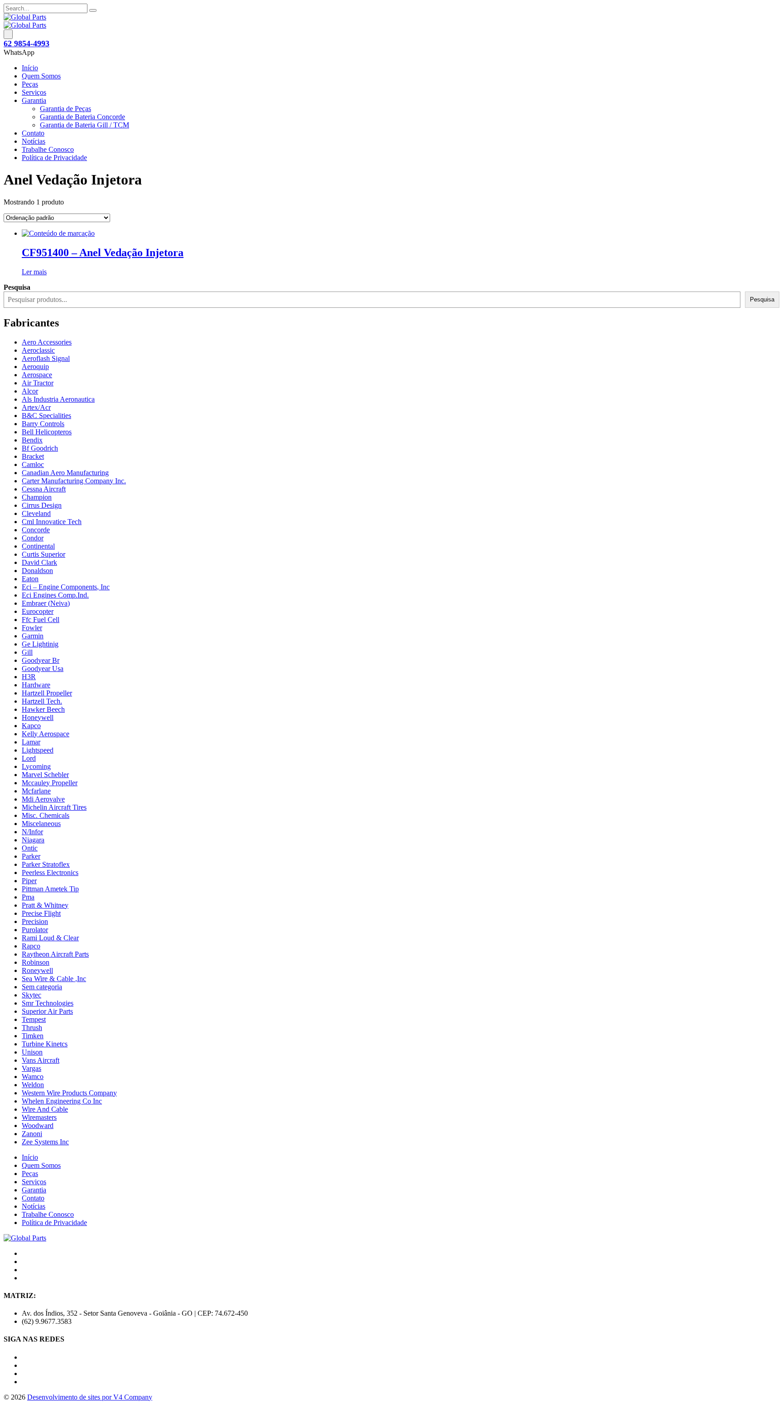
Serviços (34, 92)
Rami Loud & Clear (50, 938)
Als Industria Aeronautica (58, 399)
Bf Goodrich (40, 448)
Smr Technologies (47, 1003)
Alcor (30, 391)
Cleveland (36, 513)
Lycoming (36, 766)
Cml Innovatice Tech (52, 521)
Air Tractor (37, 383)
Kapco (31, 725)
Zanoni (32, 1134)
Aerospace (37, 375)
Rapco (31, 946)
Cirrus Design (42, 505)
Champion (37, 497)
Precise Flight (41, 913)
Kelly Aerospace (45, 734)
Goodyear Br (40, 660)
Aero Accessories (47, 342)
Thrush (32, 1027)
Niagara (33, 840)
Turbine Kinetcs (45, 1044)
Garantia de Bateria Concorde (82, 117)
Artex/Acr (36, 407)
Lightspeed (37, 750)
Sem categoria (42, 987)
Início (30, 68)
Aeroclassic (38, 350)
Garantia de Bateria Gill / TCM (84, 125)
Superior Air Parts (47, 1011)
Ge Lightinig (40, 644)
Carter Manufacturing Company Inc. (74, 481)
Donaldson (37, 570)
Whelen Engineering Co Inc (62, 1101)
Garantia (34, 100)
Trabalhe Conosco (48, 149)
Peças (30, 84)
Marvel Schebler (45, 774)
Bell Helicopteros (47, 432)
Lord (29, 758)
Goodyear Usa (42, 668)
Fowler (32, 628)
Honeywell (37, 717)
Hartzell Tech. (42, 701)
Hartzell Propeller (47, 693)
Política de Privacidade (54, 157)
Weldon (33, 1085)
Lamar (31, 742)
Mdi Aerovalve (43, 799)
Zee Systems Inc (45, 1142)
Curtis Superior (43, 554)
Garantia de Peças (65, 108)
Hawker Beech (43, 709)
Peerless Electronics (50, 872)
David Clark (39, 562)
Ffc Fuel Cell (40, 619)
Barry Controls (43, 424)
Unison (32, 1052)
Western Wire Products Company (69, 1093)
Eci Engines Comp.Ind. (55, 595)
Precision (35, 921)
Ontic (30, 848)
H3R (29, 677)
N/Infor (32, 832)
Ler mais (34, 272)
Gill (27, 652)
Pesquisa (762, 299)
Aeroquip (35, 366)
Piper (29, 881)
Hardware (36, 685)
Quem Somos (41, 76)
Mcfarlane (36, 791)
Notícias (33, 141)
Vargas (31, 1068)
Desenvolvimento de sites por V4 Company (89, 1397)
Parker (31, 856)
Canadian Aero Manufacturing (65, 472)
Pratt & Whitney (45, 905)
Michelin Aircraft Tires (54, 807)
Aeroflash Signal (46, 358)
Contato (33, 133)
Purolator (35, 929)
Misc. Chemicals (45, 815)
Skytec (31, 995)
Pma (28, 897)
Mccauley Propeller (49, 783)
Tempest (34, 1019)
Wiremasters (39, 1117)
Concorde (36, 530)
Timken (33, 1036)
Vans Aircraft (40, 1060)
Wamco (33, 1076)
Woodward (37, 1125)
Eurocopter (37, 611)
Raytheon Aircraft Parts (55, 954)
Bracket (33, 456)
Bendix (32, 440)
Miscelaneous (41, 823)
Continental (38, 546)
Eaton (30, 579)
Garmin (33, 636)
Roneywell (37, 970)
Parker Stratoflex (46, 864)
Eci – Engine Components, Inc (66, 587)
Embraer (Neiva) (46, 603)
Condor (33, 538)
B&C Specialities (46, 415)
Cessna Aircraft (44, 489)
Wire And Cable (45, 1109)
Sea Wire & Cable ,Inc (54, 978)
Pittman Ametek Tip (50, 889)
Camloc (33, 464)
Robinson (35, 962)
